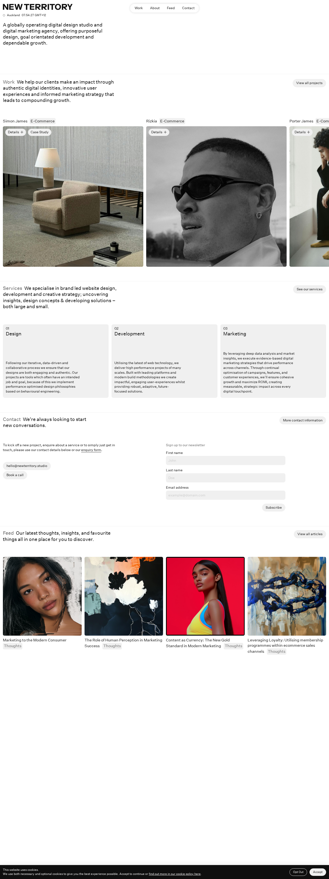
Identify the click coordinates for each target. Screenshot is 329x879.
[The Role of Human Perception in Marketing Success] (124, 596)
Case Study (40, 132)
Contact (188, 8)
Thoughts (12, 646)
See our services (309, 289)
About (155, 8)
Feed (171, 8)
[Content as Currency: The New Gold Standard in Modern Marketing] (205, 596)
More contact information (302, 420)
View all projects (309, 83)
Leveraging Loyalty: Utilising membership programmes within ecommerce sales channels (285, 646)
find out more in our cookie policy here (175, 874)
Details (13, 132)
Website (131, 132)
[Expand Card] (73, 196)
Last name (174, 470)
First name (174, 453)
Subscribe (274, 507)
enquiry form (91, 450)
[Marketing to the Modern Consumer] (42, 596)
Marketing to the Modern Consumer (34, 640)
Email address (177, 487)
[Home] (37, 7)
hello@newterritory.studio (27, 466)
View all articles (309, 534)
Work (139, 8)
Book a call (15, 475)
